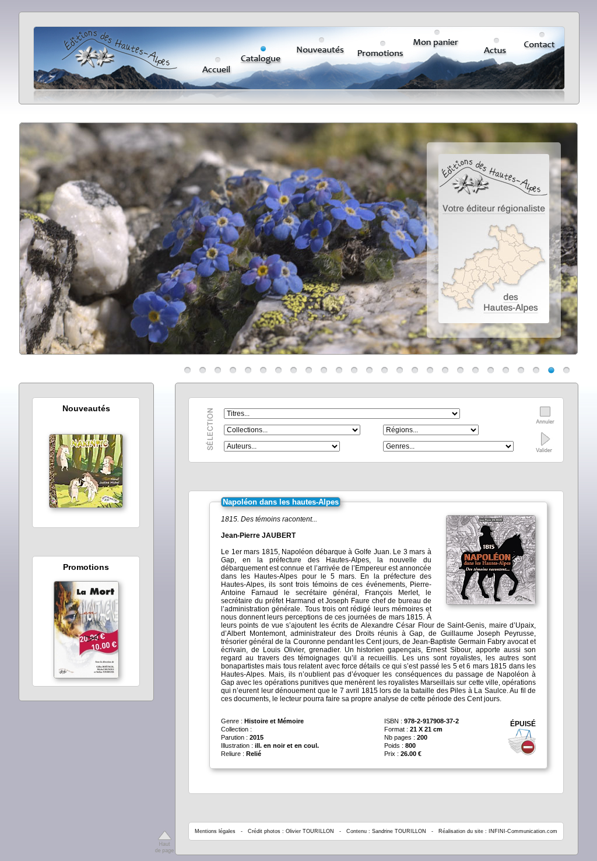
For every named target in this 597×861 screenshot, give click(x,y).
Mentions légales (215, 831)
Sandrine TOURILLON (399, 831)
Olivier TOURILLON (310, 831)
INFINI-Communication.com (523, 831)
